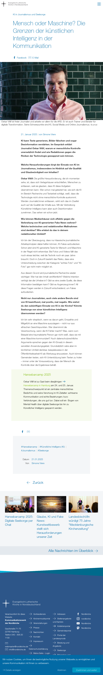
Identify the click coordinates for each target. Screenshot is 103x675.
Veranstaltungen (40, 623)
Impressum (38, 641)
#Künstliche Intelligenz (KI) (52, 446)
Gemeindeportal (64, 630)
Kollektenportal (63, 626)
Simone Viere (49, 134)
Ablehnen (61, 670)
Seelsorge (61, 650)
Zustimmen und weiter (86, 670)
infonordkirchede (17, 649)
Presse (36, 627)
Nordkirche (86, 614)
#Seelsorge (43, 450)
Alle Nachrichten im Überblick (70, 550)
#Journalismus (28, 450)
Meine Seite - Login (41, 653)
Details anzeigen (13, 670)
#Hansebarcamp (29, 446)
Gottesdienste (39, 614)
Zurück (38, 482)
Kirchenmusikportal (41, 618)
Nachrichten (38, 632)
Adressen (61, 614)
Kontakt (36, 637)
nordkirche (86, 619)
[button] (99, 4)
